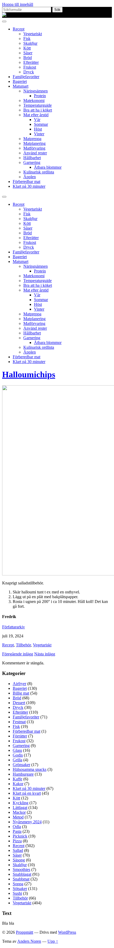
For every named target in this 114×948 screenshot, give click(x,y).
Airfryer (19, 683)
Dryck (28, 72)
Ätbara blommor (48, 167)
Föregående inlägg (17, 654)
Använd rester (35, 153)
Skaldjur (30, 43)
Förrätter (20, 736)
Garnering (31, 162)
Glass (17, 750)
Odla (17, 826)
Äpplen (29, 177)
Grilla (17, 760)
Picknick (20, 836)
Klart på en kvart (27, 793)
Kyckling (20, 803)
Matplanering (34, 143)
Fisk (26, 38)
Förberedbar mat (26, 181)
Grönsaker (21, 764)
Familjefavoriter (26, 76)
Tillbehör (23, 645)
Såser (27, 53)
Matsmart (20, 86)
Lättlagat (20, 807)
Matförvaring (34, 148)
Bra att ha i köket (37, 110)
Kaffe (17, 779)
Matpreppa (32, 138)
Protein (40, 95)
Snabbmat (21, 879)
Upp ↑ (52, 941)
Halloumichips (28, 374)
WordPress (67, 932)
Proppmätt (24, 932)
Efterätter (31, 62)
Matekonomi (34, 100)
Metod (18, 817)
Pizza (17, 841)
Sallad (18, 850)
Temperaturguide (37, 105)
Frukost (29, 67)
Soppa (18, 884)
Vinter (39, 134)
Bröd (27, 57)
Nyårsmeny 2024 (27, 822)
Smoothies (21, 869)
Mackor (19, 812)
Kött (27, 48)
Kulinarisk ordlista (38, 172)
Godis (18, 755)
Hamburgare (23, 774)
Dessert (19, 702)
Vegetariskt (32, 34)
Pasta (17, 831)
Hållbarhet (32, 157)
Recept (18, 29)
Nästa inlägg (44, 654)
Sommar (41, 124)
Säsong (19, 860)
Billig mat (21, 693)
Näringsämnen (35, 91)
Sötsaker (20, 888)
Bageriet (20, 81)
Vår (37, 119)
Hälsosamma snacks (29, 769)
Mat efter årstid (36, 115)
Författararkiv (13, 627)
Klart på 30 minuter (29, 186)
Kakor (18, 783)
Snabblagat (22, 874)
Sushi (17, 893)
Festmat (19, 721)
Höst (38, 129)
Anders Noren (29, 941)
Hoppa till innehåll (17, 4)
